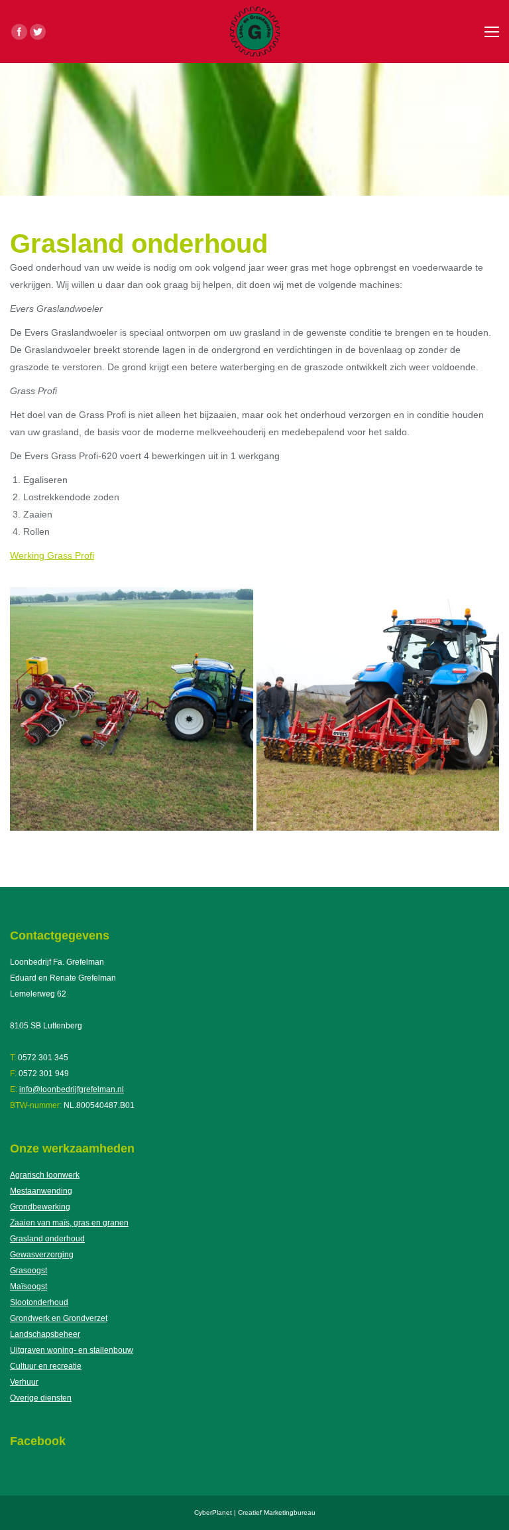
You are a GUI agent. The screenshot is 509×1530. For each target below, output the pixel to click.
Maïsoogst (28, 1286)
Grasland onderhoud (47, 1238)
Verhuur (24, 1382)
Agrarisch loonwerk (45, 1175)
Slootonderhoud (39, 1302)
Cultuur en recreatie (46, 1366)
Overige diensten (41, 1398)
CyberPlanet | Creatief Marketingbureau (254, 1512)
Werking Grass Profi (52, 555)
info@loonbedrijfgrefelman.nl (71, 1089)
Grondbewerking (40, 1207)
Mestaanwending (41, 1191)
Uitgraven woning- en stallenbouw (71, 1350)
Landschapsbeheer (45, 1334)
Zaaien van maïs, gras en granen (69, 1222)
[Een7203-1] (131, 709)
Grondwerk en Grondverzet (58, 1318)
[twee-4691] (378, 709)
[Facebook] (19, 32)
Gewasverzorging (42, 1254)
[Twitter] (38, 32)
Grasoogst (28, 1270)
